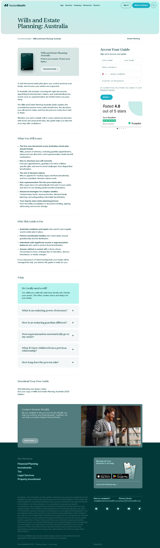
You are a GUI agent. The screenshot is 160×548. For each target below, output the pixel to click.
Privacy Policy (107, 90)
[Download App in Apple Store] (103, 476)
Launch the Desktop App (106, 484)
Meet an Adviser (141, 5)
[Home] (14, 5)
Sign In (126, 5)
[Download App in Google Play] (120, 476)
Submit (105, 97)
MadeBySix (98, 544)
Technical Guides (24, 39)
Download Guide (49, 69)
